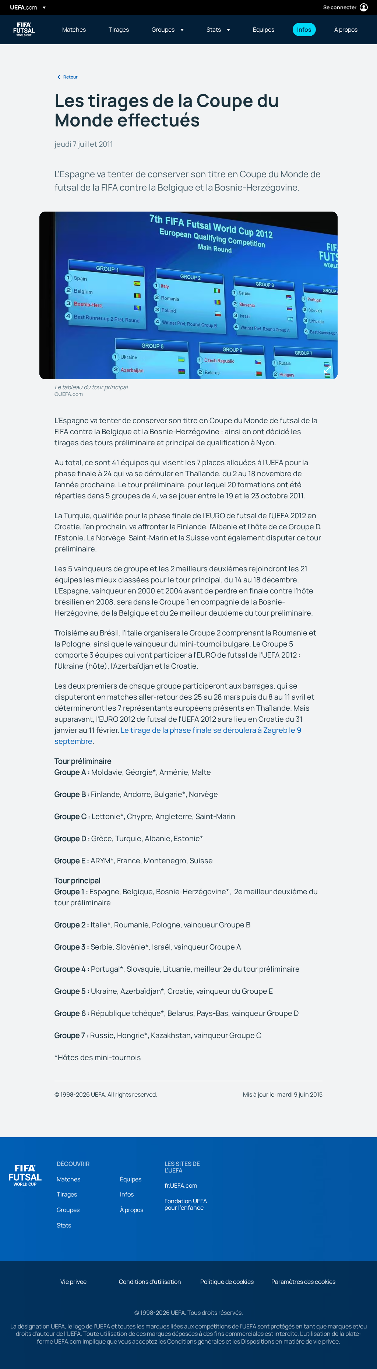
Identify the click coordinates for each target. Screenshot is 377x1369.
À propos (131, 1210)
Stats (64, 1225)
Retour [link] (70, 77)
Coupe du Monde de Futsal (24, 29)
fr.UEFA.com (181, 1185)
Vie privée (73, 1282)
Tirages (67, 1194)
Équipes (130, 1179)
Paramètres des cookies (303, 1282)
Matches (68, 1179)
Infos (127, 1194)
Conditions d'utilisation (150, 1282)
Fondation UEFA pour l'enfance (186, 1204)
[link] (74, 29)
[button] (167, 29)
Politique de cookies (227, 1282)
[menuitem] (76, 29)
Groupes (68, 1210)
